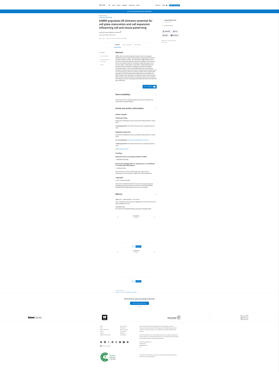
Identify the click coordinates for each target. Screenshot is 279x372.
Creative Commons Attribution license (166, 355)
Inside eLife (122, 328)
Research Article (103, 16)
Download (167, 31)
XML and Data (123, 335)
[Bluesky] (101, 343)
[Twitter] (109, 343)
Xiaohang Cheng (103, 32)
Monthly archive (124, 329)
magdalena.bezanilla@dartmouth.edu (138, 140)
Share (166, 35)
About (138, 5)
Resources (122, 333)
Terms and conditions (105, 335)
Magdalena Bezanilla (114, 32)
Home (113, 5)
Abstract (102, 52)
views (164, 40)
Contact (102, 333)
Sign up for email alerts (139, 303)
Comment (176, 35)
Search (157, 5)
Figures (127, 45)
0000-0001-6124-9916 (122, 149)
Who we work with (104, 329)
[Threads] (124, 343)
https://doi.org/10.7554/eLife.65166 (114, 38)
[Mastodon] (112, 343)
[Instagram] (116, 343)
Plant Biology (108, 17)
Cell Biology (102, 17)
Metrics (102, 65)
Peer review (137, 45)
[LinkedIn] (105, 343)
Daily (133, 246)
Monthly (138, 246)
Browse (118, 5)
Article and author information (104, 60)
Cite (176, 31)
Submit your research (174, 5)
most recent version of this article (142, 11)
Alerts (163, 5)
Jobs (101, 328)
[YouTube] (120, 343)
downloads (172, 40)
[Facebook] (128, 343)
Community (132, 5)
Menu (109, 5)
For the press (123, 331)
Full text (117, 45)
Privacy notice (139, 306)
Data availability (104, 56)
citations (164, 42)
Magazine (124, 5)
